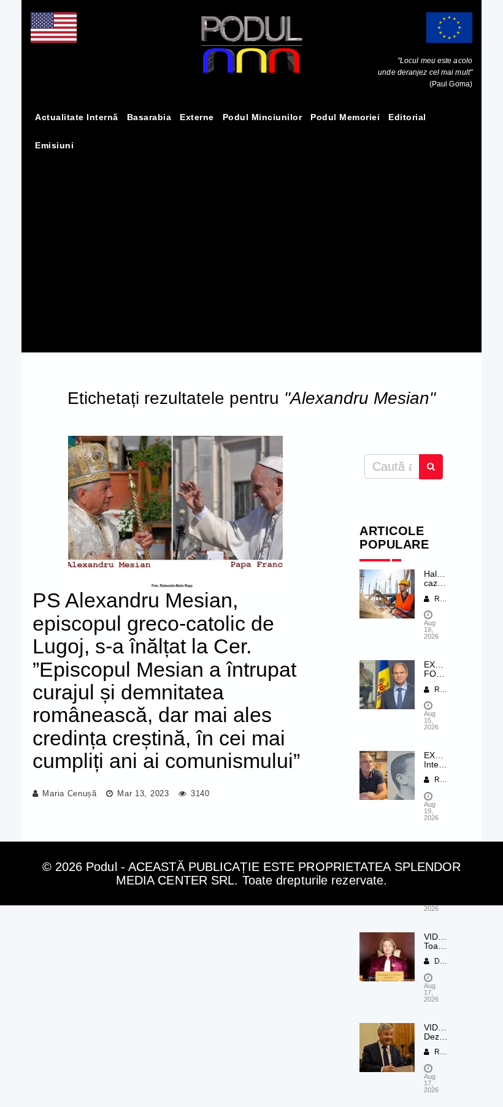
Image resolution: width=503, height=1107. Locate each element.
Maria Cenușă (69, 793)
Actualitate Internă (76, 117)
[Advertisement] (251, 251)
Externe (197, 117)
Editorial (407, 117)
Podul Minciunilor (262, 117)
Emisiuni (54, 145)
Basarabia (149, 117)
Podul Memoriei (345, 117)
